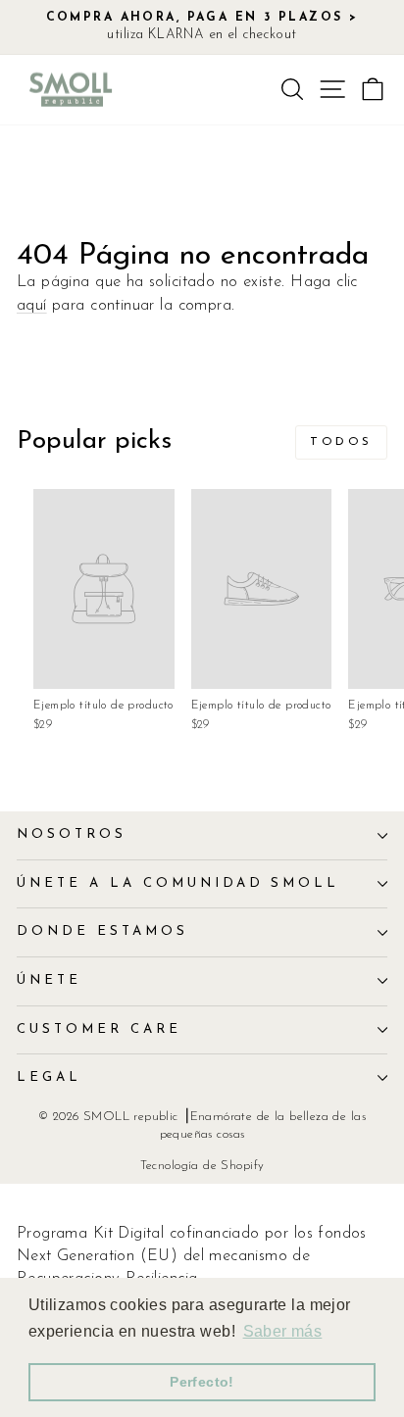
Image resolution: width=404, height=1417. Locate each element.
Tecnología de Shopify (202, 1166)
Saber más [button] (283, 1331)
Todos (341, 442)
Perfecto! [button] (202, 1382)
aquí (32, 306)
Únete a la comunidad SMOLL (178, 883)
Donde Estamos (102, 931)
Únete (49, 980)
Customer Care (99, 1029)
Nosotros (71, 834)
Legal (49, 1077)
